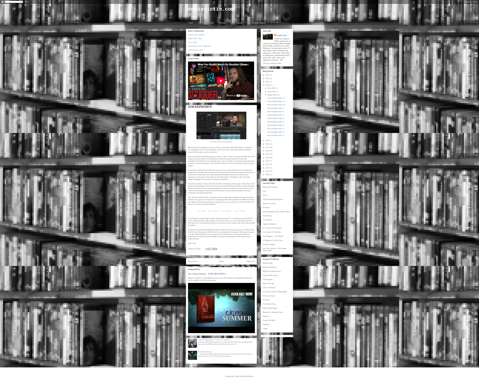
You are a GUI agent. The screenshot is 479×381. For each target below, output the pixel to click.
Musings (222, 23)
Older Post (251, 261)
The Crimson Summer (256, 23)
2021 (268, 81)
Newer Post (192, 261)
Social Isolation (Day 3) (275, 128)
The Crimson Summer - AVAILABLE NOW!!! (207, 273)
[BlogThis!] (209, 249)
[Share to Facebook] (214, 249)
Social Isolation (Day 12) (276, 98)
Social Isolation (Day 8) (275, 111)
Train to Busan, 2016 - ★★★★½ (199, 46)
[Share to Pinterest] (216, 249)
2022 (268, 78)
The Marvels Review (205, 352)
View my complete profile (272, 63)
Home (191, 23)
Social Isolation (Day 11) (276, 101)
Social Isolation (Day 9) (275, 108)
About (200, 23)
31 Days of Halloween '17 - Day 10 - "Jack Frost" (214, 340)
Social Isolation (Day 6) (275, 118)
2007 (268, 174)
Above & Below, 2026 (195, 50)
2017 (268, 147)
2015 (268, 154)
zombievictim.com (210, 9)
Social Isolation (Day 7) (275, 115)
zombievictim (282, 35)
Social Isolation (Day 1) (275, 135)
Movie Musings (236, 23)
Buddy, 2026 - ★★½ (195, 38)
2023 (268, 75)
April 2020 (272, 91)
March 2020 (272, 95)
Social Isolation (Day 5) (275, 122)
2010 (268, 171)
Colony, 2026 (192, 42)
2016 (268, 150)
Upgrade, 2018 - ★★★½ (196, 35)
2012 (268, 164)
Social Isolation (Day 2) (275, 132)
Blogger (250, 376)
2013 (268, 161)
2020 (268, 85)
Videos (210, 23)
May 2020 (271, 88)
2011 (268, 168)
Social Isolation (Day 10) (276, 104)
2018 (268, 144)
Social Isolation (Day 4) (275, 125)
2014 (268, 157)
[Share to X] (211, 249)
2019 (268, 140)
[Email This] (206, 249)
